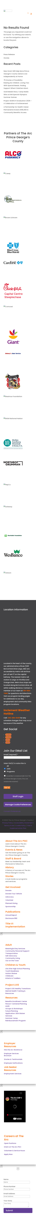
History (9, 867)
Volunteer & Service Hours (14, 1150)
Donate (8, 890)
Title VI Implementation (15, 925)
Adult (8, 944)
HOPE (7, 1006)
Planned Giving (11, 903)
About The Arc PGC (16, 841)
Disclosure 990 (11, 918)
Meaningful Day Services (15, 948)
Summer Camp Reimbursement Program (15, 1019)
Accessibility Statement (23, 823)
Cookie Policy (20, 825)
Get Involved (12, 887)
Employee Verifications (13, 1063)
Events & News (13, 849)
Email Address (9, 1193)
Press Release (9, 54)
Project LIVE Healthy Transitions (18, 988)
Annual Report (11, 915)
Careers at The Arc (14, 1137)
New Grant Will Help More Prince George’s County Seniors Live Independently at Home (16, 74)
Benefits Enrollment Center (16, 1001)
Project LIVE (12, 984)
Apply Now (8, 1154)
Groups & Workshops (14, 1008)
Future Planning (11, 1011)
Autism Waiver (11, 973)
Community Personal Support (17, 951)
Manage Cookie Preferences (18, 804)
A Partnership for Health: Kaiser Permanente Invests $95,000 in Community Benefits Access (16, 110)
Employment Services (12, 1073)
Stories (6, 58)
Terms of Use (9, 825)
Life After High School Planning (17, 968)
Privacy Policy (7, 823)
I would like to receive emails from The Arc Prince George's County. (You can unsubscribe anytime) (17, 778)
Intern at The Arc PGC (12, 1147)
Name (6, 1179)
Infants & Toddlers (12, 978)
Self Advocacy (11, 956)
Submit (9, 1210)
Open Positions (10, 1143)
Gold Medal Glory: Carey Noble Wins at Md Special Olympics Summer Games (16, 94)
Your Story (8, 1201)
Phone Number (9, 1186)
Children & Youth (15, 964)
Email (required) (11, 754)
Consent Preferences (12, 811)
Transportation (11, 953)
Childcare (9, 976)
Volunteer (9, 900)
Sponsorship (10, 906)
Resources (11, 997)
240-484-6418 (14, 718)
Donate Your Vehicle (13, 894)
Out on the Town (12, 960)
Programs (11, 771)
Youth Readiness (12, 971)
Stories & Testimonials (13, 1059)
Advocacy (9, 897)
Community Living (12, 958)
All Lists (8, 767)
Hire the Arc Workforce (13, 1050)
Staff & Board (13, 858)
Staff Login (18, 796)
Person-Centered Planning (16, 1004)
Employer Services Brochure (11, 1054)
